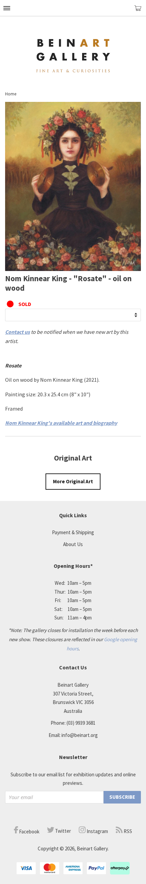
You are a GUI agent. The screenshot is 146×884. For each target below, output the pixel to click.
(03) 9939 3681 (81, 723)
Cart (140, 11)
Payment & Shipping (73, 532)
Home (10, 94)
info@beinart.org (79, 735)
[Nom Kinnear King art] (73, 269)
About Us (73, 544)
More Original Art (73, 481)
